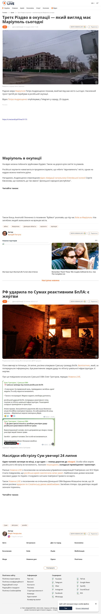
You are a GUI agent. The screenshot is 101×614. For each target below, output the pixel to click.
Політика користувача (11, 579)
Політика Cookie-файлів (11, 591)
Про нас (30, 579)
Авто (4, 543)
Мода (4, 559)
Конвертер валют (34, 599)
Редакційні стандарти (10, 588)
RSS (81, 593)
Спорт (38, 8)
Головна (4, 12)
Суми (5, 525)
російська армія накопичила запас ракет (43, 473)
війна (6, 226)
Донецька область (30, 226)
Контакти (31, 585)
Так (65, 608)
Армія (22, 8)
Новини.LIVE (74, 376)
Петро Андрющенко (17, 99)
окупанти (43, 226)
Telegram (58, 582)
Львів (52, 551)
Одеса (53, 559)
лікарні (71, 461)
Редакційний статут (10, 585)
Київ (28, 551)
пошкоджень (52, 464)
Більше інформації (82, 608)
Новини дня (31, 559)
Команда (30, 594)
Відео (55, 8)
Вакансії (30, 582)
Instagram (59, 589)
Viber (57, 586)
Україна (7, 8)
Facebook (58, 593)
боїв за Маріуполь (84, 217)
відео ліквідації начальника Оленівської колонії (63, 177)
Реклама (30, 588)
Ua (92, 3)
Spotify (82, 586)
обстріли (15, 525)
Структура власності (35, 591)
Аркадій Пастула (14, 234)
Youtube (58, 579)
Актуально (30, 543)
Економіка (30, 8)
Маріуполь (15, 226)
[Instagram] (9, 536)
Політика (78, 559)
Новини (15, 8)
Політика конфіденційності (13, 582)
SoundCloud (84, 589)
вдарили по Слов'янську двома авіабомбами (38, 484)
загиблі (24, 525)
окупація (54, 226)
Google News (85, 582)
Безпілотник (84, 365)
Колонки (46, 8)
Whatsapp (59, 597)
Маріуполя (20, 91)
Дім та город (55, 543)
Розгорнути (50, 568)
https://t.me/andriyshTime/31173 (14, 119)
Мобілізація (79, 551)
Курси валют (32, 596)
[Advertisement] (38, 110)
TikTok (82, 579)
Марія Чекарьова (15, 533)
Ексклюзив (6, 551)
